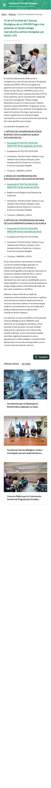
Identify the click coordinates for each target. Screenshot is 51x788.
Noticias (12, 14)
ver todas (26, 363)
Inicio (4, 14)
